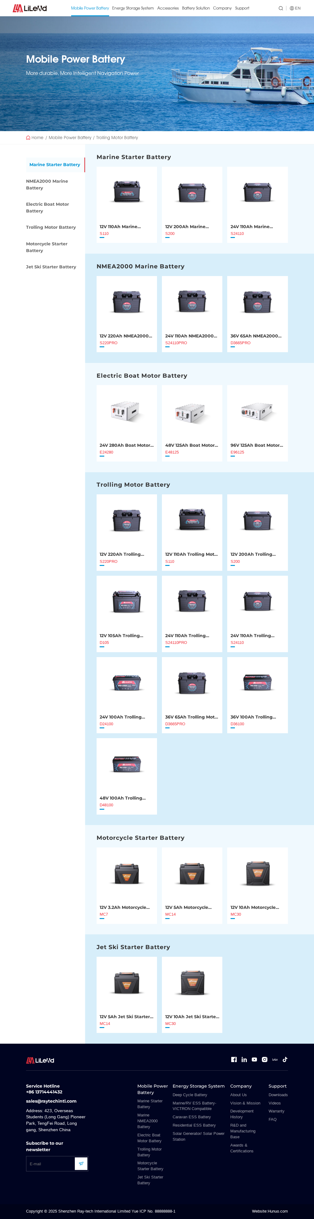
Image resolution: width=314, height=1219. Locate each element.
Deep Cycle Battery (190, 1095)
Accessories (168, 8)
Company (222, 8)
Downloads (278, 1095)
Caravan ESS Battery (192, 1117)
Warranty (277, 1111)
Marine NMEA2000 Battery (147, 1121)
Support (242, 8)
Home (38, 137)
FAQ (273, 1119)
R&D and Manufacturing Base (242, 1131)
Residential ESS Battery (194, 1125)
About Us (238, 1095)
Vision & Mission (245, 1103)
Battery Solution (196, 8)
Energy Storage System (133, 8)
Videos (275, 1103)
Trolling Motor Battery (117, 137)
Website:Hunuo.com (270, 1211)
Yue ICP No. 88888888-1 (153, 1211)
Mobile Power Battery (90, 8)
